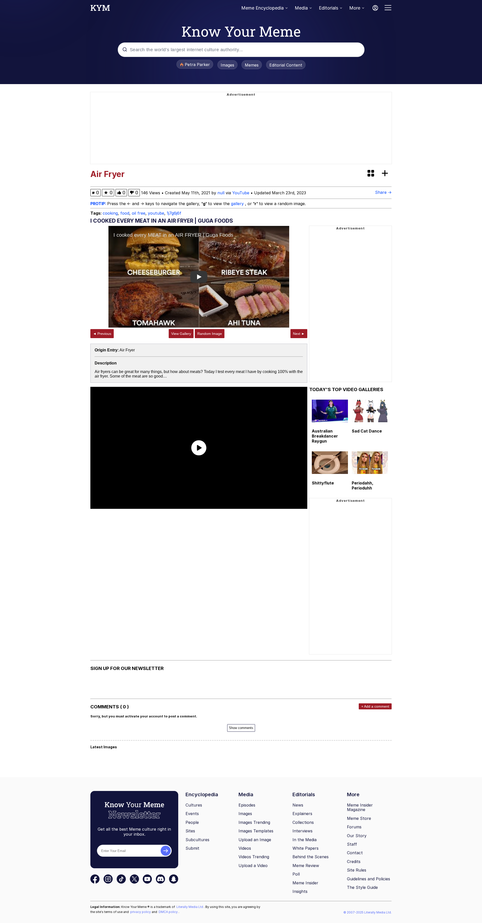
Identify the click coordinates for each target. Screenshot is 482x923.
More (355, 8)
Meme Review (305, 865)
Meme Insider (305, 883)
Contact (355, 852)
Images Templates (255, 831)
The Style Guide (362, 887)
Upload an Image (254, 839)
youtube (156, 213)
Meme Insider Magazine (360, 807)
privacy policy (141, 912)
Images (227, 65)
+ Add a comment (375, 706)
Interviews (302, 831)
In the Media (304, 839)
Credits (353, 861)
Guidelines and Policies (368, 879)
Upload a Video (253, 865)
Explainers (302, 813)
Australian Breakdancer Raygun (325, 436)
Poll (296, 874)
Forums (354, 827)
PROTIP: (98, 203)
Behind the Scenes (310, 856)
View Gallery (181, 334)
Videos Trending (253, 856)
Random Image (209, 334)
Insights (300, 891)
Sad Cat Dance (367, 431)
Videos (244, 848)
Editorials (328, 8)
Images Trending (254, 822)
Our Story (357, 835)
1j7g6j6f (174, 213)
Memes (252, 65)
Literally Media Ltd (190, 907)
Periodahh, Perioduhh (362, 485)
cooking (110, 213)
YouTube (240, 192)
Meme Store (359, 818)
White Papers (305, 848)
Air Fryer (127, 350)
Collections (303, 822)
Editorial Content (285, 65)
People (192, 822)
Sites (190, 831)
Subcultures (197, 839)
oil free (138, 213)
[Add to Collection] (386, 173)
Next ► (299, 334)
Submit (192, 848)
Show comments (241, 728)
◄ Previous (102, 334)
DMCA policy (168, 912)
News (297, 805)
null (220, 192)
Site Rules (356, 870)
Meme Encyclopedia (262, 8)
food (124, 213)
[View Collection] (371, 173)
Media (301, 8)
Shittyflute (323, 482)
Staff (352, 844)
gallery (238, 203)
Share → (383, 192)
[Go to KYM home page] (100, 9)
